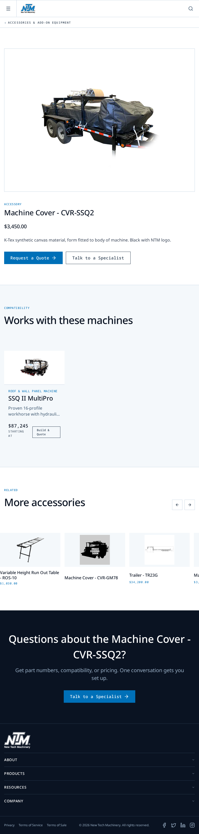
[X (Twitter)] (173, 825)
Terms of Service (31, 825)
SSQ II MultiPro (30, 398)
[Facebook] (164, 825)
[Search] (190, 8)
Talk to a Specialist (98, 258)
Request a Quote (29, 258)
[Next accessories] (189, 505)
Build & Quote (43, 432)
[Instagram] (192, 825)
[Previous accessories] (177, 505)
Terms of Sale (57, 825)
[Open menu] (8, 8)
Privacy (9, 825)
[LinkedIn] (183, 825)
